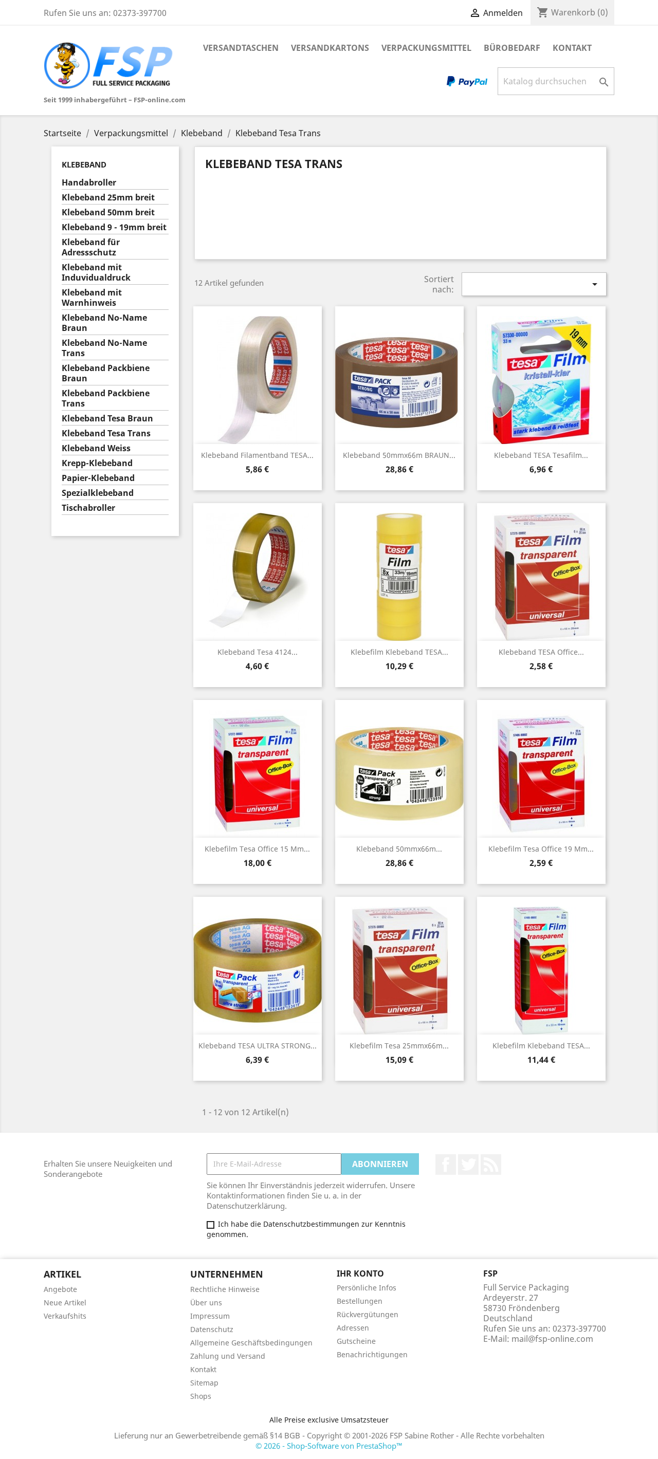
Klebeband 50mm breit (108, 212)
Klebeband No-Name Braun (104, 323)
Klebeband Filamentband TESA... (257, 455)
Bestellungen (359, 1301)
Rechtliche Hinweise (225, 1289)
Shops (200, 1396)
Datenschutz (211, 1329)
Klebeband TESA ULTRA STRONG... (257, 1045)
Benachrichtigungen (372, 1354)
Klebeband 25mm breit (108, 197)
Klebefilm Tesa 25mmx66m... (399, 1045)
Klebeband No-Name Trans (104, 348)
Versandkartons (330, 47)
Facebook (445, 1164)
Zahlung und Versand (227, 1356)
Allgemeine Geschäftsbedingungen (251, 1342)
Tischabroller (88, 508)
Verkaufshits (65, 1316)
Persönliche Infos (366, 1287)
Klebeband (84, 164)
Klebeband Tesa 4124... (257, 652)
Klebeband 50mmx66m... (399, 849)
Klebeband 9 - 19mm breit (114, 227)
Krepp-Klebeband (97, 463)
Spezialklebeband (98, 493)
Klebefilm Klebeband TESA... (399, 652)
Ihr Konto (360, 1273)
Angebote (60, 1289)
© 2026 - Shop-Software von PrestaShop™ (329, 1445)
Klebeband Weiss (96, 448)
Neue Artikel (65, 1302)
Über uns (206, 1302)
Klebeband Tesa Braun (107, 418)
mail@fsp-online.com (552, 1338)
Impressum (210, 1316)
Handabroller (89, 182)
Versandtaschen (241, 47)
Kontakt (572, 47)
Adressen (353, 1328)
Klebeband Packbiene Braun (106, 373)
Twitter (468, 1164)
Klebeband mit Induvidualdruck (96, 272)
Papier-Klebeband (98, 478)
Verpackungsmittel (426, 47)
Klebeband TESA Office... (541, 652)
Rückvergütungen (367, 1314)
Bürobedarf (512, 47)
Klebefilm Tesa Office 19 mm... (541, 849)
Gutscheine (356, 1341)
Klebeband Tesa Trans (106, 433)
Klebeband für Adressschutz (91, 247)
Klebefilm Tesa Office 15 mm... (257, 849)
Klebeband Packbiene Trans (106, 398)
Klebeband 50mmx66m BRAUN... (399, 455)
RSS (491, 1164)
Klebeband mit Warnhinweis (92, 297)
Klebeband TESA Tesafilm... (541, 455)
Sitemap (204, 1383)
